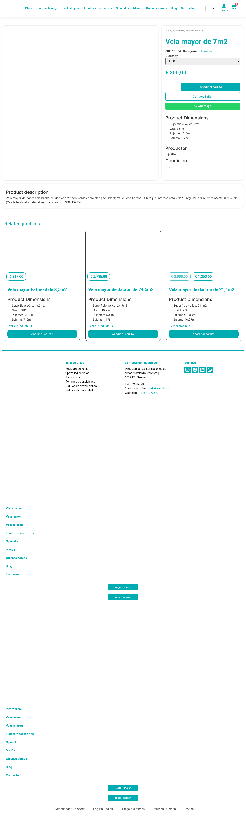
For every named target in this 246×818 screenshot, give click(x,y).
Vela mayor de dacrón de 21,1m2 (201, 289)
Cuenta (224, 10)
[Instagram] (187, 370)
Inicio (168, 30)
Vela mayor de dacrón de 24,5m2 (121, 289)
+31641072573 (148, 393)
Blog (174, 8)
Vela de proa (72, 8)
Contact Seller (203, 96)
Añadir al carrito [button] (42, 334)
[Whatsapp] (210, 370)
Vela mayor (52, 8)
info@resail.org (159, 388)
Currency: (171, 55)
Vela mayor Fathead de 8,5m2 (37, 289)
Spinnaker (122, 8)
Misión (137, 8)
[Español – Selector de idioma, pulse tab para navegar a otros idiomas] (210, 8)
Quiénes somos (156, 8)
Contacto (187, 8)
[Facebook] (195, 370)
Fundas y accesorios (98, 8)
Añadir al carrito (211, 87)
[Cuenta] (224, 6)
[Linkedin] (202, 370)
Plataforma (33, 8)
